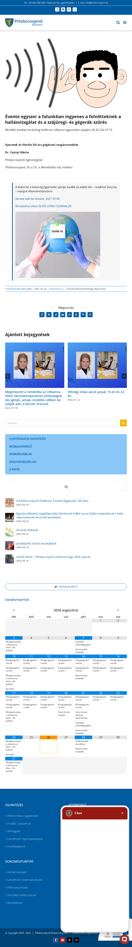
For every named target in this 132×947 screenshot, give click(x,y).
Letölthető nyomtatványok (24, 839)
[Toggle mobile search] (118, 22)
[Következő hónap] (118, 610)
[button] (7, 376)
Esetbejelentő (16, 846)
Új (66, 487)
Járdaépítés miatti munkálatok (36, 543)
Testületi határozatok (21, 895)
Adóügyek (13, 831)
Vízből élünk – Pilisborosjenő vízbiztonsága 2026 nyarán (53, 557)
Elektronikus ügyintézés (23, 816)
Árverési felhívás (27, 530)
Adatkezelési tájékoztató (85, 932)
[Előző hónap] (14, 610)
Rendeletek (14, 903)
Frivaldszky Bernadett (16, 288)
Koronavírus (56, 288)
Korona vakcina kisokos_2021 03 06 (37, 199)
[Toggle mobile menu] (125, 22)
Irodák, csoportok (19, 823)
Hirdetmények (16, 872)
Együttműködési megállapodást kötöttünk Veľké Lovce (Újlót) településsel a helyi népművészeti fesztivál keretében (69, 515)
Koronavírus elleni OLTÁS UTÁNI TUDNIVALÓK (43, 206)
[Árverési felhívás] (9, 530)
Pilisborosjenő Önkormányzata (51, 932)
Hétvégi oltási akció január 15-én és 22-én (96, 394)
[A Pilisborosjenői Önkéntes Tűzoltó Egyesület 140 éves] (9, 500)
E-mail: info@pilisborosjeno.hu (93, 2)
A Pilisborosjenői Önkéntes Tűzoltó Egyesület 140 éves (52, 501)
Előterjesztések (17, 887)
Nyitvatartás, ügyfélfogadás (61, 2)
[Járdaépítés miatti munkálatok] (9, 543)
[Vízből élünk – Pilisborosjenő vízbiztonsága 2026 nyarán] (9, 557)
